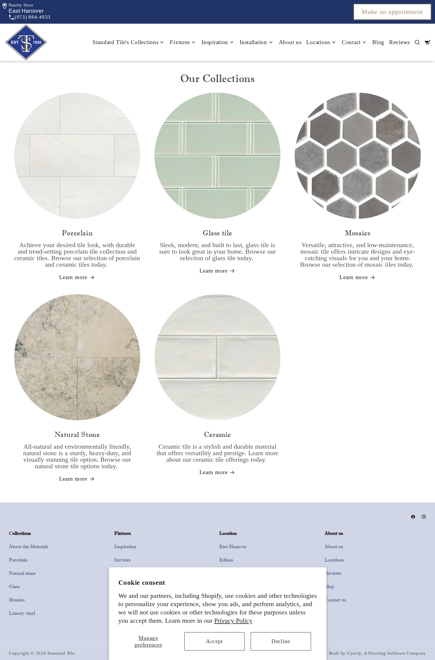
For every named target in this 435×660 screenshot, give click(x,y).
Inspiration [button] (215, 42)
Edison (226, 560)
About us (290, 42)
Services (122, 560)
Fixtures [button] (180, 42)
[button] (26, 11)
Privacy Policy (233, 620)
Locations (334, 560)
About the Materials (28, 546)
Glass (14, 586)
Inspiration (125, 546)
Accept (214, 641)
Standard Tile (60, 653)
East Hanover (232, 546)
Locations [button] (318, 42)
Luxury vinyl (22, 613)
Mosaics (17, 600)
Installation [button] (253, 42)
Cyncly (354, 653)
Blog (378, 42)
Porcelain (18, 560)
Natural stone (22, 573)
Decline (280, 641)
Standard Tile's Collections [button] (125, 42)
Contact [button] (351, 42)
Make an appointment (392, 11)
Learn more (73, 277)
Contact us (335, 600)
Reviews (399, 42)
